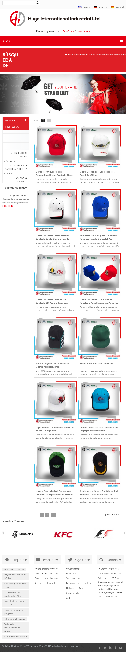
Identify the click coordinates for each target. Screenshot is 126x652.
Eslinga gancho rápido (14, 619)
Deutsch (103, 7)
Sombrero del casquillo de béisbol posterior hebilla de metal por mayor (47, 583)
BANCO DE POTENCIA (21, 180)
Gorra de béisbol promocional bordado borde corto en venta (47, 578)
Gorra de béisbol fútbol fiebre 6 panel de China (47, 573)
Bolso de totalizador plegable (13, 612)
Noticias (70, 588)
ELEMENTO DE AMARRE (20, 155)
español (120, 7)
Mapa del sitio (72, 593)
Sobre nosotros (73, 578)
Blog (81, 588)
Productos (71, 573)
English (87, 7)
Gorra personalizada (14, 569)
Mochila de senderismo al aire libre (15, 603)
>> (53, 514)
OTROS (9, 173)
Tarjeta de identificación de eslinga (12, 628)
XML (68, 598)
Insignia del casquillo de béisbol (15, 576)
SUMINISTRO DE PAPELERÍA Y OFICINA (16, 167)
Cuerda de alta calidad (15, 636)
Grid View (42, 120)
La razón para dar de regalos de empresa (15, 195)
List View (48, 120)
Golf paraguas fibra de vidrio (15, 585)
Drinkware (11, 161)
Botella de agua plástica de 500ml (12, 594)
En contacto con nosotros (78, 583)
